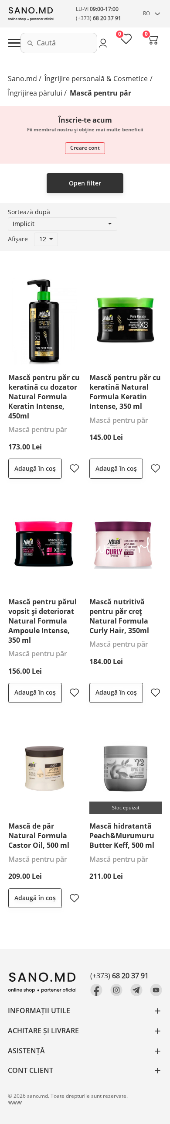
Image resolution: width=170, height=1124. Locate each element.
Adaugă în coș (35, 468)
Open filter (85, 183)
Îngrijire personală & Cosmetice (96, 78)
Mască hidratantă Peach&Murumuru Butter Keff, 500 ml (121, 835)
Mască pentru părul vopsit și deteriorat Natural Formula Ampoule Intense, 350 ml (42, 620)
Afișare (18, 239)
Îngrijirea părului (35, 93)
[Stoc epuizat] (125, 767)
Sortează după (29, 212)
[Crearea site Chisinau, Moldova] (15, 1103)
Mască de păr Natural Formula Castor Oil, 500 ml (38, 835)
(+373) (98, 18)
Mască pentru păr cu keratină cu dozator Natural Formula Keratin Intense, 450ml (44, 396)
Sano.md (22, 78)
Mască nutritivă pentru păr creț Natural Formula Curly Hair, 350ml (119, 616)
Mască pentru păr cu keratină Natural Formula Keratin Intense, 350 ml (125, 392)
